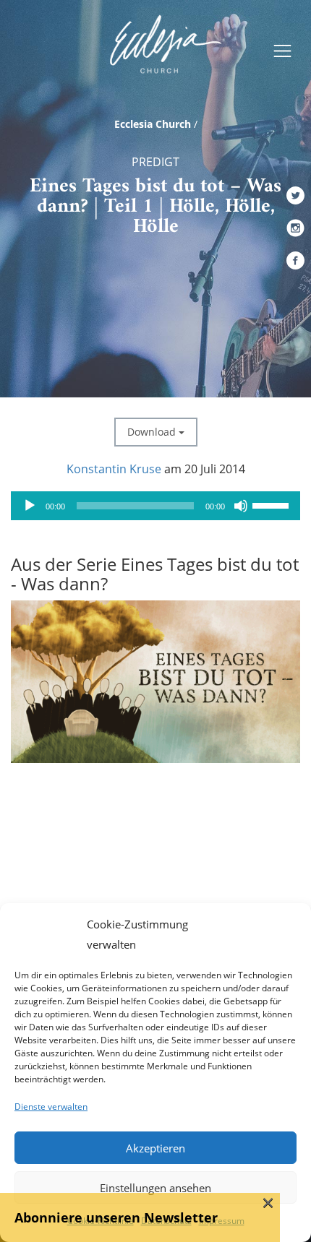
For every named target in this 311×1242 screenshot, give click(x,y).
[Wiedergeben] (29, 506)
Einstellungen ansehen (155, 1188)
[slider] (272, 504)
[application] (155, 505)
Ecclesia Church (152, 124)
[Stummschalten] (241, 506)
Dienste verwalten (51, 1106)
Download (153, 432)
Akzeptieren (155, 1148)
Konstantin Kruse (114, 469)
